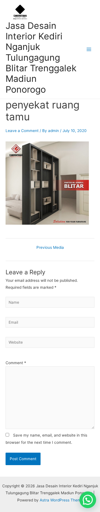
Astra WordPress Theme (61, 500)
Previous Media (50, 248)
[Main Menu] (89, 49)
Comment (16, 363)
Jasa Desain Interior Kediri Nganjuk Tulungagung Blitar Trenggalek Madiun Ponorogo (41, 57)
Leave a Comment (22, 130)
